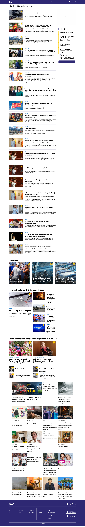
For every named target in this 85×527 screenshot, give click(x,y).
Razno (10, 308)
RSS (48, 517)
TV (39, 510)
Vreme (40, 513)
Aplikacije (50, 515)
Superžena (21, 513)
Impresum (49, 510)
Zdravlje (21, 509)
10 (28, 263)
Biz (9, 512)
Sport (10, 510)
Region (26, 11)
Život (10, 513)
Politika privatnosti (52, 513)
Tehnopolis (36, 276)
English (40, 512)
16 (43, 293)
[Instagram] (72, 504)
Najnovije (17, 1)
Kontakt (49, 518)
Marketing (50, 509)
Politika (27, 48)
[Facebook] (67, 504)
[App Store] (71, 516)
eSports (30, 509)
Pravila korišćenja (52, 512)
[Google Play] (71, 512)
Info (10, 509)
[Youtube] (75, 504)
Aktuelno (41, 367)
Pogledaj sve (66, 61)
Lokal (30, 513)
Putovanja (21, 510)
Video (40, 509)
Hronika (48, 324)
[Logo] (10, 2)
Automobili (58, 276)
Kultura (20, 512)
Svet (26, 151)
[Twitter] (70, 504)
